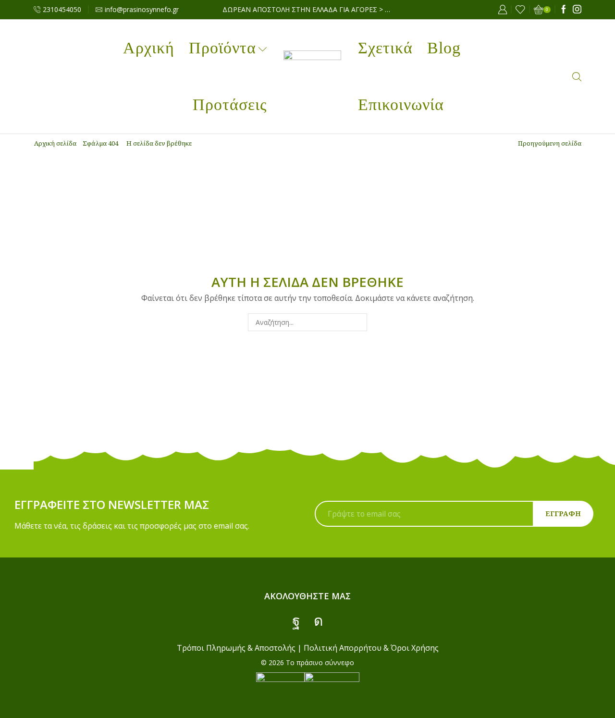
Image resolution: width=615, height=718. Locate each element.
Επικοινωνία (401, 104)
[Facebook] (563, 9)
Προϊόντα (222, 48)
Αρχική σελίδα (55, 143)
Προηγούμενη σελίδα (549, 143)
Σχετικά (385, 48)
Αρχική (148, 48)
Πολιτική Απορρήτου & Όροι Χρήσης (371, 648)
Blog (444, 48)
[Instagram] (577, 9)
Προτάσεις (230, 104)
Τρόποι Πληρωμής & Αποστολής (236, 648)
